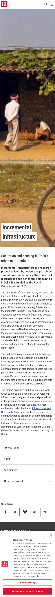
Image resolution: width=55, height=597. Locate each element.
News (7, 458)
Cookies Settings (27, 582)
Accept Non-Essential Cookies (27, 591)
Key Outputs (10, 470)
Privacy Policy (33, 576)
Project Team (11, 447)
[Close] (51, 535)
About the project (13, 481)
